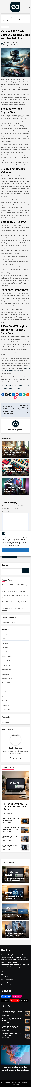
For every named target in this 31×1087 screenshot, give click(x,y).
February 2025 (6, 709)
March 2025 (5, 705)
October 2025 (6, 674)
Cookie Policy (5, 977)
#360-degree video (7, 45)
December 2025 (7, 665)
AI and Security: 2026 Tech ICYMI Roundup (14, 591)
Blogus (26, 1082)
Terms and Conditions (7, 985)
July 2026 (5, 634)
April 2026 (5, 647)
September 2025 (7, 678)
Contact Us (4, 974)
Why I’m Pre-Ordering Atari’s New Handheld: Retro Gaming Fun (15, 470)
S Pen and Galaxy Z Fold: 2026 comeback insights (10, 846)
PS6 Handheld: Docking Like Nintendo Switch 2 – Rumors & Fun (14, 489)
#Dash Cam (17, 45)
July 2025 (5, 687)
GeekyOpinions (10, 42)
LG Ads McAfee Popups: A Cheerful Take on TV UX (10, 828)
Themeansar (15, 1084)
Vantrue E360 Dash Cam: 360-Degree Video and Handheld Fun (15, 35)
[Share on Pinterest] (17, 394)
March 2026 (5, 652)
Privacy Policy (20, 553)
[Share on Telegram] (20, 394)
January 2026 (6, 661)
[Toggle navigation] (2, 7)
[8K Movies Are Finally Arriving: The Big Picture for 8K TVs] (27, 412)
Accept (15, 550)
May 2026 (5, 643)
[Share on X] (6, 394)
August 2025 (6, 683)
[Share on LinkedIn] (13, 394)
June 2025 (5, 692)
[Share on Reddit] (27, 394)
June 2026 (5, 638)
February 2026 (6, 656)
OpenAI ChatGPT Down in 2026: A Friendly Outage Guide (15, 806)
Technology (4, 27)
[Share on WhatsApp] (24, 394)
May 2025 (5, 696)
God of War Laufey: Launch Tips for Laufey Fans (10, 837)
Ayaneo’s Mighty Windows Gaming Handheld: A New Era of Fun (15, 452)
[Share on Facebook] (2, 394)
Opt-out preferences (11, 553)
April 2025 (5, 701)
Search (5, 565)
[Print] (15, 397)
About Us (3, 971)
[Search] (28, 6)
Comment (5, 512)
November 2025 (7, 669)
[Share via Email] (9, 394)
